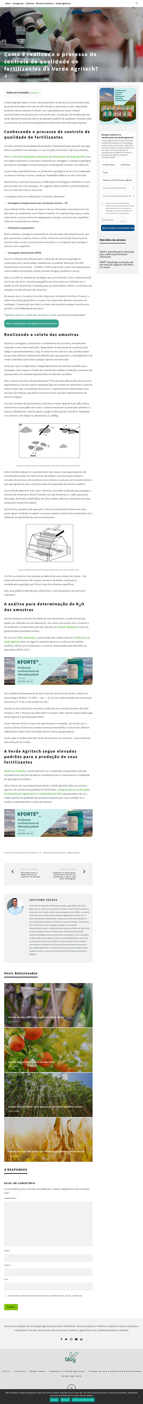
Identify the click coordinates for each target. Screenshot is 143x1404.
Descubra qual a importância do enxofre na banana (30, 874)
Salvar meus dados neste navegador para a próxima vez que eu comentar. (45, 1296)
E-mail (8, 1265)
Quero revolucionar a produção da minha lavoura (31, 323)
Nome (7, 1251)
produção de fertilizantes (54, 853)
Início (8, 3)
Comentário (11, 1198)
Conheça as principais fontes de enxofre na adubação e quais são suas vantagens (64, 876)
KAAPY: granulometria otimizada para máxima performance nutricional (117, 254)
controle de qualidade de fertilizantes (21, 853)
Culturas (29, 3)
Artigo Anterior (29, 869)
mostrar (34, 92)
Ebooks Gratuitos (45, 3)
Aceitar (54, 1400)
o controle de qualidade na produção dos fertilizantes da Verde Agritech (47, 156)
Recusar (65, 1400)
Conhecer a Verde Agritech (67, 1371)
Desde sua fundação (15, 771)
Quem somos (38, 1371)
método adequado (67, 627)
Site (6, 1279)
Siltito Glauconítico (26, 637)
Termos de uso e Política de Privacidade (115, 1371)
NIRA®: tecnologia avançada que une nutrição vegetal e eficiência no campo (116, 264)
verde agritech (74, 853)
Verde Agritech (63, 3)
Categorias (18, 3)
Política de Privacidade (83, 1400)
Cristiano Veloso (13, 76)
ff (41, 853)
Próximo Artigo (68, 869)
